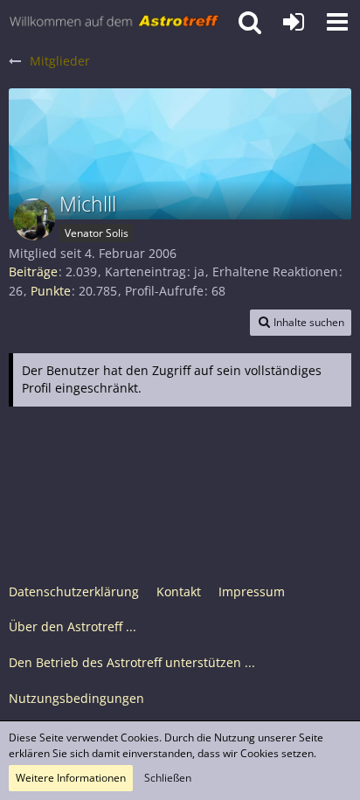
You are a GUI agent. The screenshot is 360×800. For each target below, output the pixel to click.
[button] (337, 21)
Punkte (51, 290)
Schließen (167, 777)
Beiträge (33, 271)
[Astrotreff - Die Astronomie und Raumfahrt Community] (114, 21)
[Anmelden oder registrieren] (293, 21)
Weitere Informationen (71, 777)
